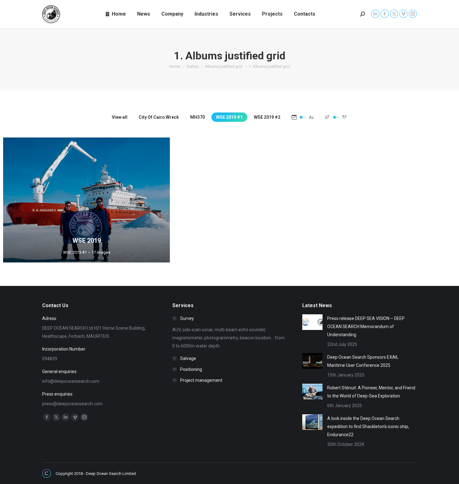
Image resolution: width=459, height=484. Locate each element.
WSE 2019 (86, 240)
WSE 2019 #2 (267, 117)
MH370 (197, 117)
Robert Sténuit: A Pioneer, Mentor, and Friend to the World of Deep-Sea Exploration (371, 391)
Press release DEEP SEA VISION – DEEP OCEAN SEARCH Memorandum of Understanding (366, 326)
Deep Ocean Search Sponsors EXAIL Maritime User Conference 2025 (362, 361)
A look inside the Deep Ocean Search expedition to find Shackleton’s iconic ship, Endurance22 (368, 426)
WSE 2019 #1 (229, 117)
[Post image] (312, 322)
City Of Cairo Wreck (159, 117)
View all (119, 117)
